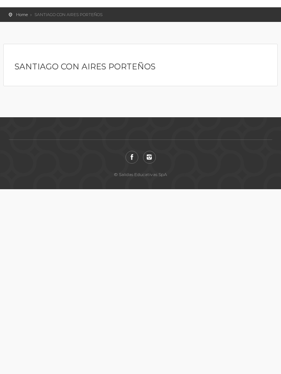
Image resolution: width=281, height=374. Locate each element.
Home (22, 14)
